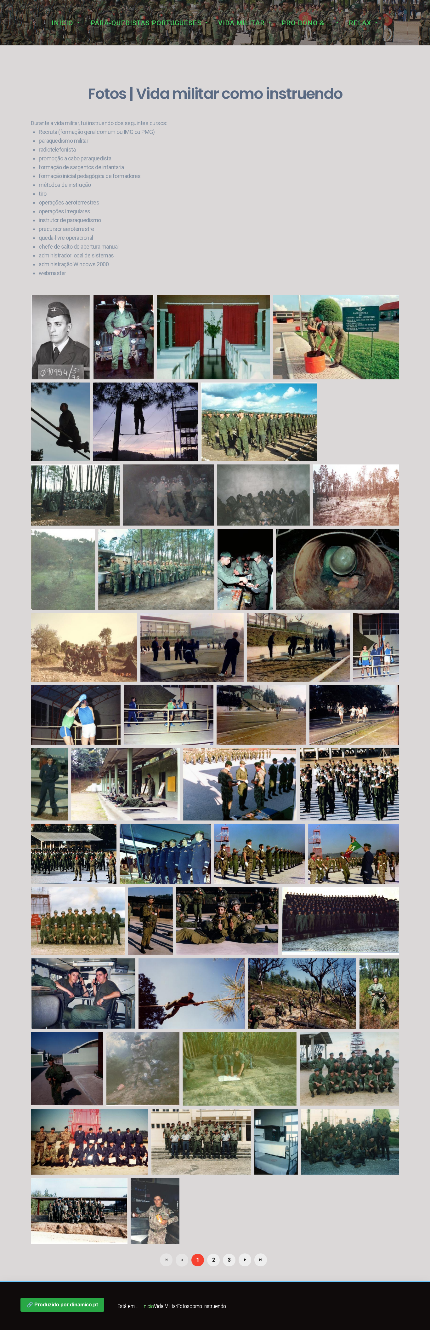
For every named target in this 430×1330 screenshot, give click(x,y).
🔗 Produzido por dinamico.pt (62, 1304)
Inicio (62, 23)
